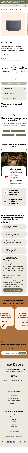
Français (6, 380)
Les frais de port (10, 60)
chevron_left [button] (1, 39)
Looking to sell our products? (14, 434)
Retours (14, 421)
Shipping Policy (14, 416)
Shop (7, 9)
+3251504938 (14, 395)
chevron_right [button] (26, 39)
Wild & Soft (11, 436)
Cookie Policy (14, 429)
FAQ (14, 414)
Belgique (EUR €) (17, 380)
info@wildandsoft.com (14, 391)
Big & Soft (14, 9)
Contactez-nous (7, 277)
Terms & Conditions (14, 431)
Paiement (14, 419)
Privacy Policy (14, 426)
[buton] (6, 380)
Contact (14, 424)
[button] (14, 177)
